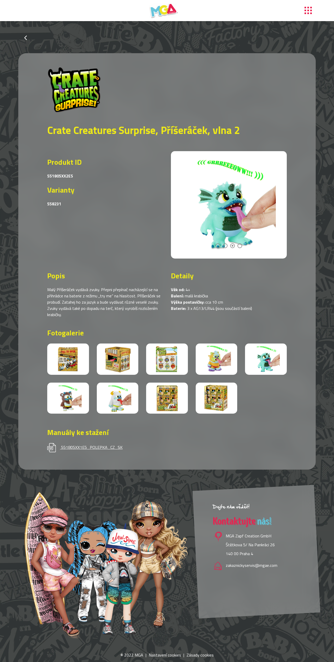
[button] (218, 245)
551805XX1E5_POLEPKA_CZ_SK (92, 447)
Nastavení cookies (165, 655)
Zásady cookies (200, 655)
